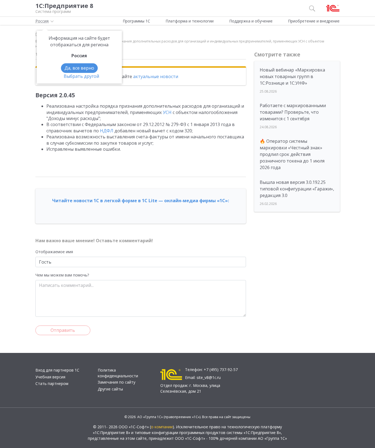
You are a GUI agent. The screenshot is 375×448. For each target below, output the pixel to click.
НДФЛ (106, 131)
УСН (167, 112)
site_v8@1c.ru (209, 377)
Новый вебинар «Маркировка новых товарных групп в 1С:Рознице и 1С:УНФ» (292, 76)
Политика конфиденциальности (118, 372)
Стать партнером (51, 383)
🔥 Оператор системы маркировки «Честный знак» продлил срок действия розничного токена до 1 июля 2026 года (292, 154)
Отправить (63, 330)
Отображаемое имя (54, 251)
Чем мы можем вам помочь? (62, 275)
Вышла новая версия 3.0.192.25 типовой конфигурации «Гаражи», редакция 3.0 (297, 188)
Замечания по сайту (116, 382)
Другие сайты (110, 389)
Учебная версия (50, 376)
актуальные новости (155, 76)
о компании (162, 426)
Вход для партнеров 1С (57, 370)
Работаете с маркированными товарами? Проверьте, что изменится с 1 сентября (293, 112)
